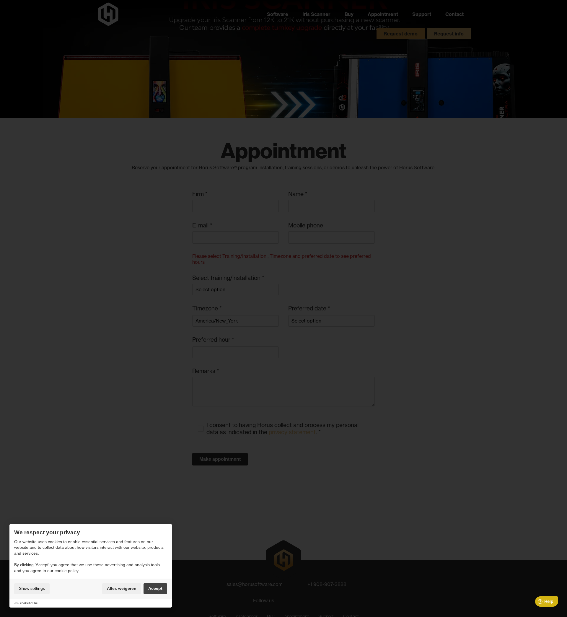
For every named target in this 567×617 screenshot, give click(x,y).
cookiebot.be (29, 603)
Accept (155, 588)
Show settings (32, 588)
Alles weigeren (121, 588)
